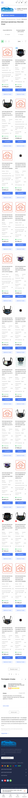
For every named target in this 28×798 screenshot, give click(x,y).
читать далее (6, 705)
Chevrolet (18, 19)
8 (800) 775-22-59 (22, 9)
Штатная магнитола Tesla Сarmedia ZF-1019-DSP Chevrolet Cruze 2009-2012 (16, 685)
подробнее (4, 733)
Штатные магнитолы (10, 19)
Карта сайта (20, 762)
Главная (3, 19)
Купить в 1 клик (7, 94)
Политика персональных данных (8, 762)
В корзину (7, 90)
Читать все (14, 712)
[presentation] (21, 679)
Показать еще (13, 669)
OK (24, 791)
